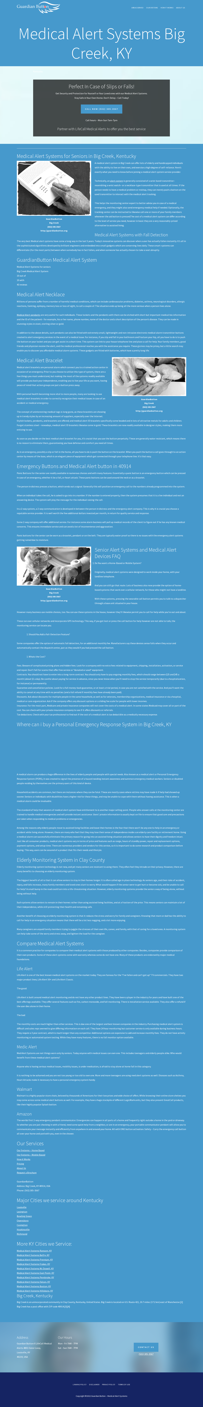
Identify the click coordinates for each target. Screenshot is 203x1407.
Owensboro (23, 1220)
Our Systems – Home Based (30, 1150)
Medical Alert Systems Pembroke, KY (35, 1277)
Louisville (21, 1207)
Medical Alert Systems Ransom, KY (34, 1250)
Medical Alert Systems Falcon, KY (33, 1281)
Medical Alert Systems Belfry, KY (33, 1255)
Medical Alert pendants (28, 314)
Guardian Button (39, 7)
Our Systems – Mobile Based (31, 1154)
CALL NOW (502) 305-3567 (101, 109)
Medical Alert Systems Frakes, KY (33, 1264)
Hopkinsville (23, 1229)
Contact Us (146, 1347)
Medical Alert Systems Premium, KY (35, 1259)
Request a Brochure (27, 1172)
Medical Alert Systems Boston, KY (34, 1286)
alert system (116, 180)
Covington (22, 1225)
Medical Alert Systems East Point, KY (35, 1272)
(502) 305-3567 (146, 1354)
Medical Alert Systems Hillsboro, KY (35, 1290)
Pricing (20, 1163)
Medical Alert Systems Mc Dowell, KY (35, 1268)
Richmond (22, 1233)
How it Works (23, 1159)
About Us (21, 1168)
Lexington (22, 1211)
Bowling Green (24, 1216)
